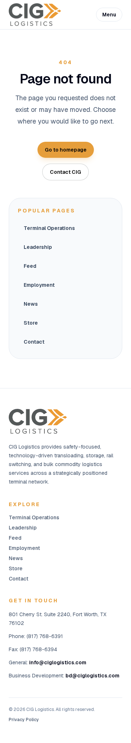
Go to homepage (66, 149)
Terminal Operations (49, 228)
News (31, 304)
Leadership (38, 247)
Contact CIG (65, 172)
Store (31, 323)
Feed (30, 266)
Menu (109, 14)
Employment (39, 285)
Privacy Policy (24, 720)
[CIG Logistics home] (35, 14)
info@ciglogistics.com (57, 662)
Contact (34, 342)
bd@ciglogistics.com (92, 675)
